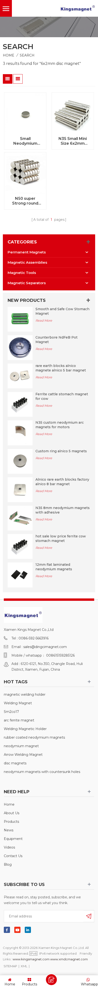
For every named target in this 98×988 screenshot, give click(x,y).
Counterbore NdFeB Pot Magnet (56, 339)
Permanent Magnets (27, 252)
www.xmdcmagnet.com (69, 959)
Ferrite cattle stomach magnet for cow (61, 396)
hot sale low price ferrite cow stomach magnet (60, 538)
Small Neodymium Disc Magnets (25, 141)
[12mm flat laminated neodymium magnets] (20, 574)
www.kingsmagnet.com (31, 959)
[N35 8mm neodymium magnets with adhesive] (20, 518)
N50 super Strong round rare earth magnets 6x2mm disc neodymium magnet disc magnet (25, 201)
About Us (11, 813)
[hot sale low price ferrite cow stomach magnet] (20, 546)
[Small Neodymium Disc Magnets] (25, 113)
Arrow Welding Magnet (23, 754)
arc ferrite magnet (19, 720)
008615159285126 (60, 655)
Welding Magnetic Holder (25, 729)
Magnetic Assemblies (27, 262)
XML (24, 966)
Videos (9, 847)
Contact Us (13, 856)
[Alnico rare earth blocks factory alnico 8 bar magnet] (20, 489)
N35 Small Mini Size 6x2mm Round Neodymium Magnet (73, 141)
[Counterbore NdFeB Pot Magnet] (20, 347)
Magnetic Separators (27, 283)
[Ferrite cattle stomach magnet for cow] (20, 404)
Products (11, 821)
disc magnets (15, 763)
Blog (8, 864)
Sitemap (10, 966)
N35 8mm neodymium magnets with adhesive (62, 510)
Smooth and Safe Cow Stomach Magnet (62, 311)
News (8, 830)
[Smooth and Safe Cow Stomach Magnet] (20, 319)
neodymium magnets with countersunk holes (42, 772)
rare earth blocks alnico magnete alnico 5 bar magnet (60, 368)
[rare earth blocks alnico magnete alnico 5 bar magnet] (20, 376)
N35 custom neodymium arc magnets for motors (59, 424)
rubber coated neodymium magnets (34, 737)
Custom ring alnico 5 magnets (61, 451)
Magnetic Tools (22, 272)
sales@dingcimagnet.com (45, 647)
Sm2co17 (11, 712)
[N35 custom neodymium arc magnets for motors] (20, 432)
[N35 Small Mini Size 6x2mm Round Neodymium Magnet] (73, 113)
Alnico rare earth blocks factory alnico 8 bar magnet (62, 481)
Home (8, 55)
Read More (43, 320)
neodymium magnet (21, 746)
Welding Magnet (18, 703)
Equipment (13, 839)
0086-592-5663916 (34, 638)
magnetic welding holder (24, 694)
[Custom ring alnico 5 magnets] (20, 461)
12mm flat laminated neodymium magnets (53, 566)
